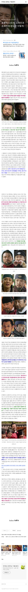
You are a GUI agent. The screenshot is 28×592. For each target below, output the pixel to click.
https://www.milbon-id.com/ (10, 51)
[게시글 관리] (9, 530)
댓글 (2, 559)
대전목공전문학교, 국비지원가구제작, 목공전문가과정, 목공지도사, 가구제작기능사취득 (13, 45)
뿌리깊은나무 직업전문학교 (11, 42)
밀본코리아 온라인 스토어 (9, 53)
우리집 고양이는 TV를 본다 (8, 2)
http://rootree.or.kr (8, 40)
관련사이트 (3, 584)
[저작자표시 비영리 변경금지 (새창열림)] (19, 530)
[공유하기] (7, 530)
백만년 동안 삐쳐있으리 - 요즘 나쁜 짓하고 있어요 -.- (10, 568)
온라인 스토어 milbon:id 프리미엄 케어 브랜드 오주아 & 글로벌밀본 (9, 56)
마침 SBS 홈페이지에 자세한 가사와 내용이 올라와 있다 (13, 466)
